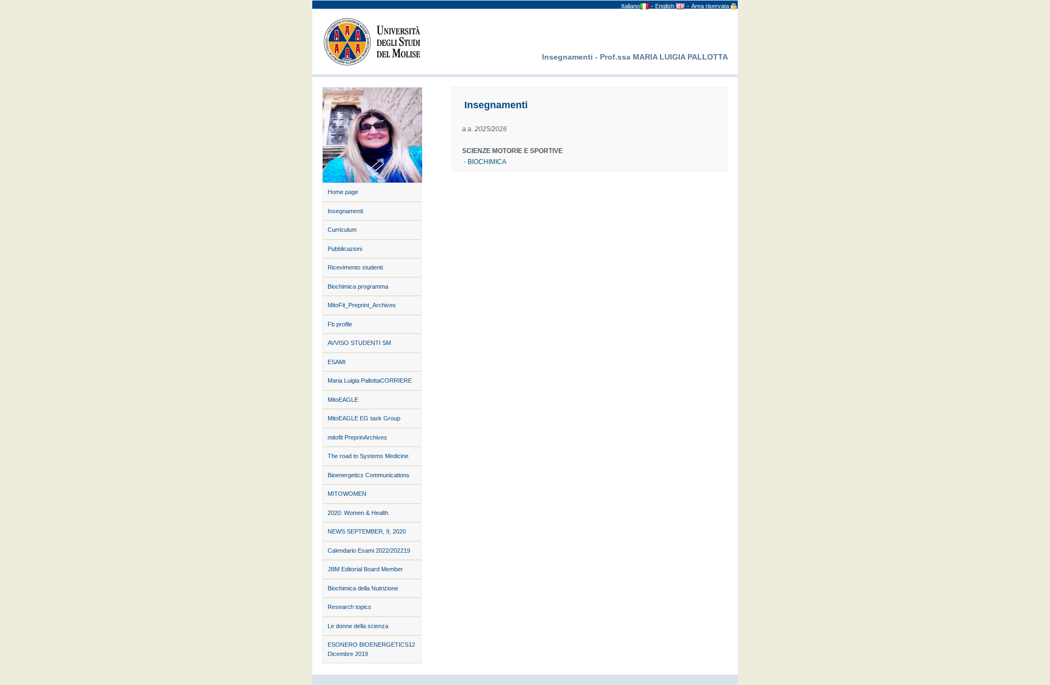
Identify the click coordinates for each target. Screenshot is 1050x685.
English (665, 6)
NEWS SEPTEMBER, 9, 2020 (367, 531)
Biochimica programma (358, 286)
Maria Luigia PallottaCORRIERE (370, 380)
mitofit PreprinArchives (357, 437)
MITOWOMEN (347, 493)
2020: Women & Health (358, 513)
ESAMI (337, 362)
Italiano (630, 6)
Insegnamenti (345, 211)
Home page (343, 192)
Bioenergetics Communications (369, 475)
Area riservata (710, 6)
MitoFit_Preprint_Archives (362, 305)
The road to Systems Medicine (368, 456)
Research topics (349, 607)
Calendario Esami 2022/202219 (369, 550)
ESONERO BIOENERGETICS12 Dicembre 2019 (371, 649)
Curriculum (342, 229)
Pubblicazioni (345, 248)
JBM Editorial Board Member (365, 569)
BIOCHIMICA (487, 162)
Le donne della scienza (358, 626)
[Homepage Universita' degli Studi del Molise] (369, 41)
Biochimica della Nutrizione (363, 588)
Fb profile (340, 324)
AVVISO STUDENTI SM (359, 342)
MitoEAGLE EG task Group (364, 418)
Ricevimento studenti (355, 267)
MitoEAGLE (343, 399)
